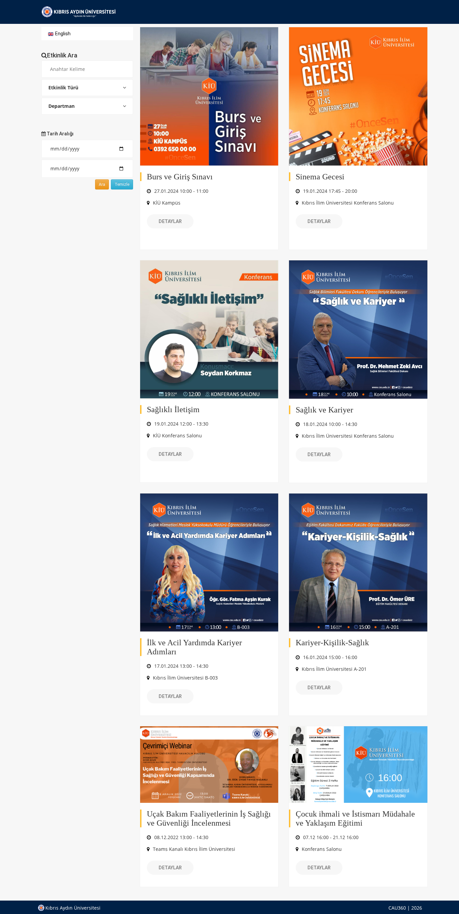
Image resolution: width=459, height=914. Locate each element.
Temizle (122, 184)
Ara (102, 184)
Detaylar (170, 221)
